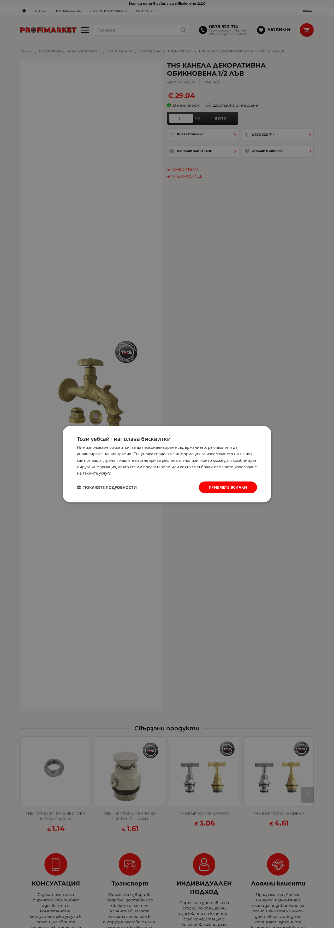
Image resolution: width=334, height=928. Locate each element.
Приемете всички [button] (228, 486)
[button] (107, 487)
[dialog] (167, 464)
